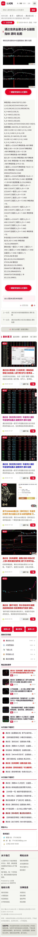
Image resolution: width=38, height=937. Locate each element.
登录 (24, 3)
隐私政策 (23, 895)
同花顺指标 (4, 899)
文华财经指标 (5, 902)
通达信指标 (4, 892)
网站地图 (23, 902)
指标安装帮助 (24, 860)
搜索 (33, 10)
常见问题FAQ (24, 867)
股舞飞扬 (25, 384)
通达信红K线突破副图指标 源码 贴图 (22, 314)
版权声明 (23, 899)
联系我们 (23, 870)
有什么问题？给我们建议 (20, 329)
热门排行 (33, 337)
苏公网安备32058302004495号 (11, 914)
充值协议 (23, 892)
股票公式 (19, 16)
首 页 (11, 16)
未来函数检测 (24, 864)
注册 (29, 3)
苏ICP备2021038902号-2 (9, 909)
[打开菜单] (34, 3)
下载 (32, 384)
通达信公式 (30, 16)
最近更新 (16, 337)
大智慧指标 (4, 895)
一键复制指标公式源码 (18, 92)
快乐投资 (25, 619)
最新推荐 (25, 337)
